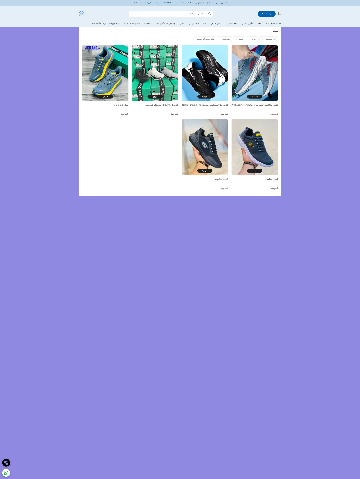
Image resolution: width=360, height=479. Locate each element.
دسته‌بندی (226, 39)
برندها (254, 39)
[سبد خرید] (279, 14)
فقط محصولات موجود (205, 39)
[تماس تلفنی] (6, 463)
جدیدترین (268, 39)
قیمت (241, 39)
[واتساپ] (6, 473)
